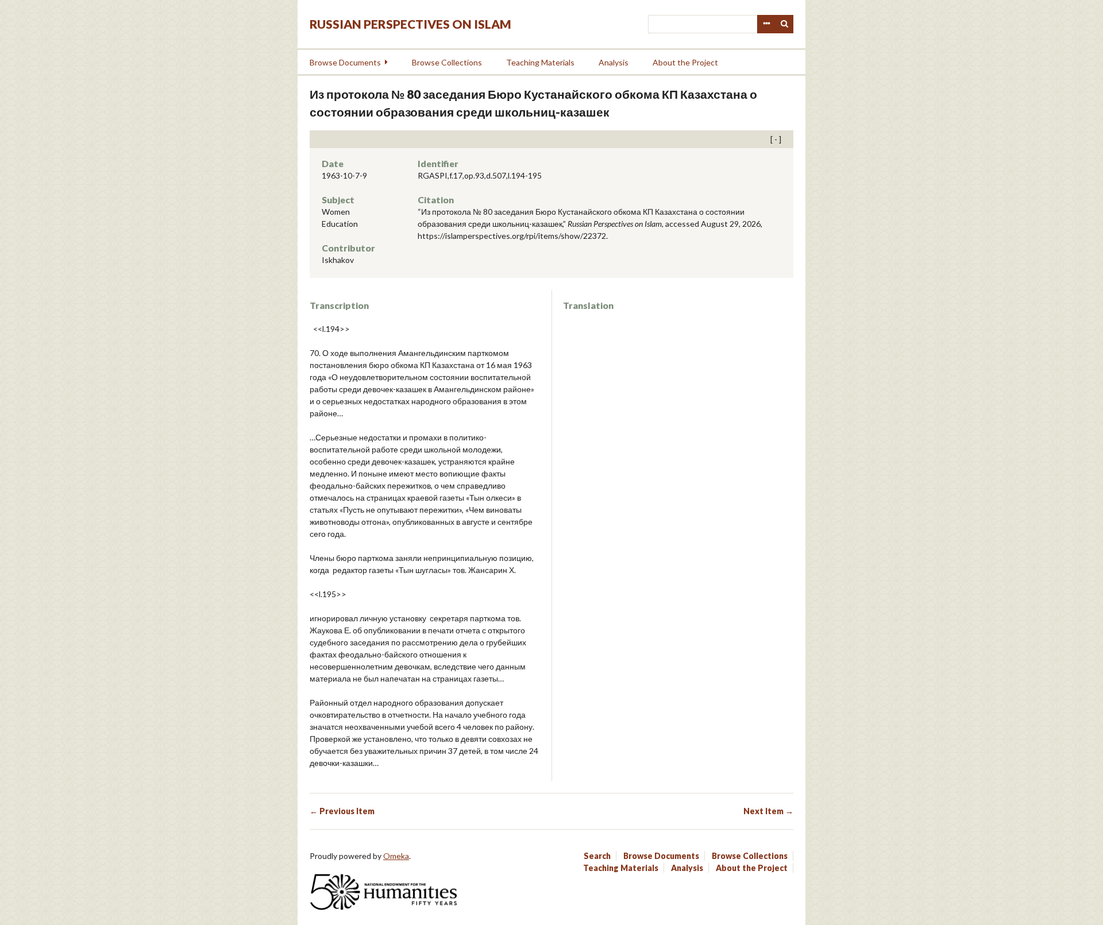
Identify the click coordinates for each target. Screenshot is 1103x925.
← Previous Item (342, 811)
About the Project (685, 62)
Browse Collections (447, 62)
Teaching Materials (540, 62)
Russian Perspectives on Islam (410, 24)
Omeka (396, 856)
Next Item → (768, 811)
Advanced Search (766, 24)
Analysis (613, 62)
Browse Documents (345, 62)
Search (785, 24)
